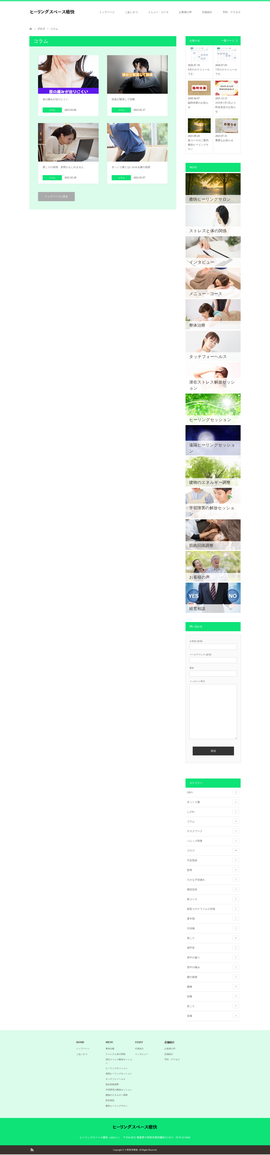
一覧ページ (227, 40)
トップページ (107, 12)
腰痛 (211, 986)
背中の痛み (211, 967)
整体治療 (110, 1048)
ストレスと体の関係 (115, 1054)
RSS (32, 1149)
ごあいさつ (131, 12)
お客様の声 (185, 12)
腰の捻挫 (211, 977)
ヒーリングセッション (117, 1068)
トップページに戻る (56, 196)
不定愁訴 (211, 860)
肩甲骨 (211, 947)
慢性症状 (211, 889)
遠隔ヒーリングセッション (119, 1073)
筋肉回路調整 (112, 1084)
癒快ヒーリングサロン (117, 1106)
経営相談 (110, 1100)
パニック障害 (211, 841)
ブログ (212, 850)
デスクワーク (211, 831)
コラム (211, 821)
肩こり (211, 938)
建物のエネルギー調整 (117, 1095)
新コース (211, 899)
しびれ (211, 811)
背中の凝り (211, 957)
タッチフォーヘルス (115, 1079)
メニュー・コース (158, 12)
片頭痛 (211, 928)
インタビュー (141, 1054)
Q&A (211, 792)
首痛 (211, 1016)
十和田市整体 (131, 1150)
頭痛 (211, 996)
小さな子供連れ (211, 879)
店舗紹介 (168, 1054)
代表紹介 (207, 12)
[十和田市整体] (52, 12)
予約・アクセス (232, 12)
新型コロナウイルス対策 (211, 909)
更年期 (211, 918)
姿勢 (211, 870)
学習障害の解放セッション (119, 1089)
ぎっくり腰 (211, 802)
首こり (211, 1006)
